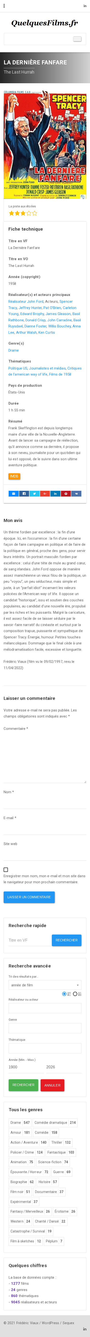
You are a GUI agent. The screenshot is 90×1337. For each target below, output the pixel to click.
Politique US (17, 368)
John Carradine (59, 320)
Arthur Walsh (26, 332)
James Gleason (58, 314)
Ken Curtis (46, 332)
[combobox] (45, 985)
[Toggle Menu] (77, 39)
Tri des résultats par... (23, 976)
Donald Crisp (35, 320)
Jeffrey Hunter (30, 308)
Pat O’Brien (52, 308)
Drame (13, 350)
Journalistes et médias (47, 368)
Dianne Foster (35, 326)
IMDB (14, 476)
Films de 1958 (60, 374)
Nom (9, 792)
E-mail (10, 818)
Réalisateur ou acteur (23, 999)
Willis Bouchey (59, 326)
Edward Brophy (32, 314)
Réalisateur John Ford (25, 301)
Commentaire (16, 728)
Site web (10, 844)
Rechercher (67, 940)
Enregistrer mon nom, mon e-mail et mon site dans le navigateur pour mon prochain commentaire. (44, 879)
